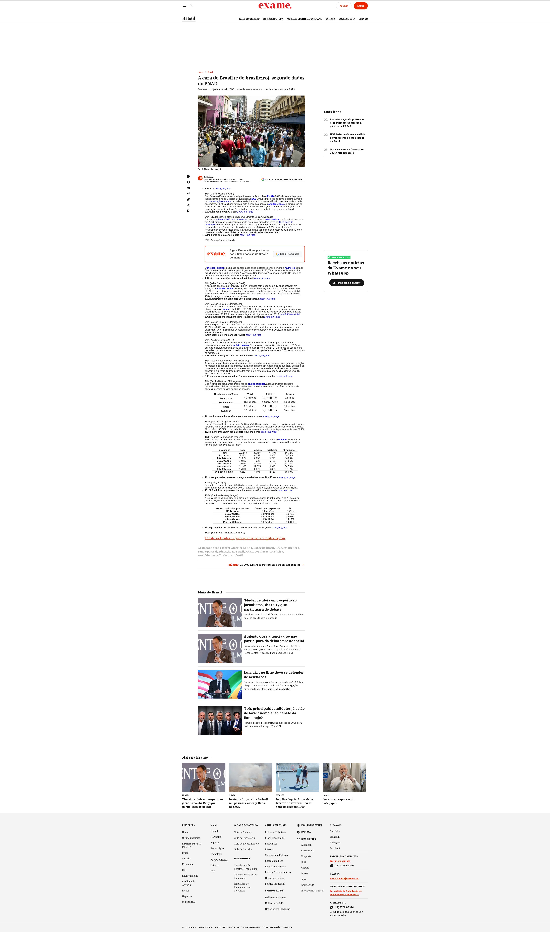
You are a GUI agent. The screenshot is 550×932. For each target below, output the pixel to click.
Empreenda (307, 884)
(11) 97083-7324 (344, 907)
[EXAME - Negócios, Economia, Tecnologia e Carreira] (275, 5)
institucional (189, 927)
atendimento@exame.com (344, 878)
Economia (187, 864)
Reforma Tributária (275, 832)
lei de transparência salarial (278, 927)
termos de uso (206, 927)
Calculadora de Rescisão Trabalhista (245, 867)
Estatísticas (291, 547)
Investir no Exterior (275, 866)
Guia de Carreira (243, 849)
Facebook (335, 848)
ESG (184, 870)
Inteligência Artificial (188, 883)
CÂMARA (330, 18)
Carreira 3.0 (307, 850)
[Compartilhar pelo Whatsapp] (188, 176)
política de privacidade (249, 927)
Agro (304, 879)
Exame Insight (190, 875)
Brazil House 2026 (275, 837)
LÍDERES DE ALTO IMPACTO (192, 845)
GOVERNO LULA (346, 18)
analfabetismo (276, 204)
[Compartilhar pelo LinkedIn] (188, 188)
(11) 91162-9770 (344, 865)
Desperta (306, 856)
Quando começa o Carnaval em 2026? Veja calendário (347, 151)
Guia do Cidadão (249, 18)
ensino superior (256, 384)
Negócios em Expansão (277, 909)
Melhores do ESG (274, 903)
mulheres (290, 268)
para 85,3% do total (290, 314)
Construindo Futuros (276, 855)
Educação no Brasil (231, 551)
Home (200, 72)
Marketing (216, 836)
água (226, 309)
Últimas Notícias (191, 837)
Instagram (335, 842)
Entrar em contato (340, 861)
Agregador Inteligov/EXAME (304, 18)
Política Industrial (275, 883)
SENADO (363, 18)
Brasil (189, 18)
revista (306, 832)
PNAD (270, 196)
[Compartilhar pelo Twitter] (188, 199)
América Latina (241, 547)
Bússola (269, 849)
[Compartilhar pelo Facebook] (188, 182)
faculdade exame (311, 825)
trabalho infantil (225, 288)
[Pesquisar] (191, 5)
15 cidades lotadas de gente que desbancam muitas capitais (245, 538)
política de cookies (225, 927)
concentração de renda (220, 201)
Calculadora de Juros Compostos (245, 876)
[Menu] (184, 5)
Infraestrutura (273, 18)
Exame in (306, 844)
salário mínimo (241, 345)
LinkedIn (335, 836)
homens (282, 439)
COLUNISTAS (189, 902)
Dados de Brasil (263, 547)
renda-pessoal (207, 551)
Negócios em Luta (274, 878)
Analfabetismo (208, 555)
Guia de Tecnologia (244, 837)
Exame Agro (217, 848)
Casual (214, 831)
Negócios (187, 896)
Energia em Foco (274, 860)
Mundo (214, 825)
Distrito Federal (215, 268)
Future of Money (219, 859)
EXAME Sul (271, 843)
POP (213, 871)
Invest (185, 890)
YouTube (335, 831)
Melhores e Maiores (275, 897)
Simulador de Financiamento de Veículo (242, 887)
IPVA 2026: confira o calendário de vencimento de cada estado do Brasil (347, 138)
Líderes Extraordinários (278, 872)
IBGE (254, 199)
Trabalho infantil (231, 555)
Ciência (215, 865)
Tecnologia (216, 854)
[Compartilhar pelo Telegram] (188, 193)
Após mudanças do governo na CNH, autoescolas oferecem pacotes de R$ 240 (347, 123)
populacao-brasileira (269, 551)
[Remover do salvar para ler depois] (188, 211)
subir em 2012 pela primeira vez (232, 219)
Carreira (186, 858)
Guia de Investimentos (246, 843)
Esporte (215, 842)
